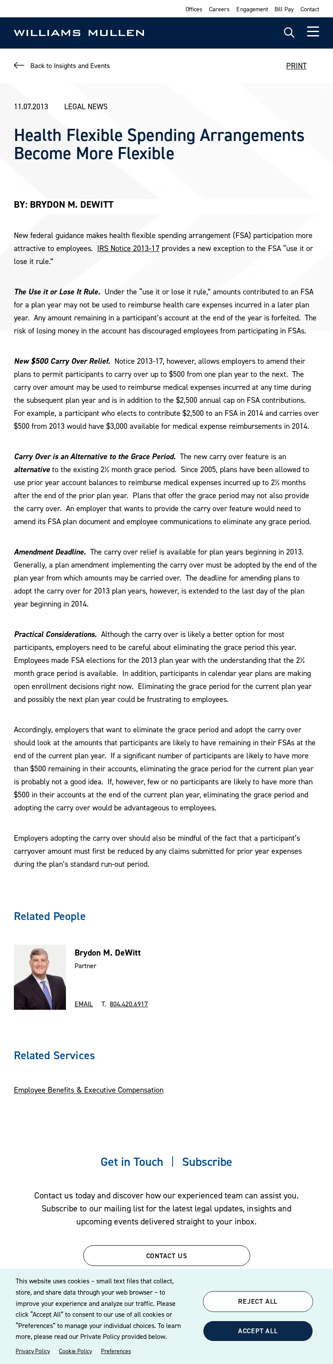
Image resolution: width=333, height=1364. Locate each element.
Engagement (252, 9)
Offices (194, 9)
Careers (219, 9)
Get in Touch (132, 1161)
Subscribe (207, 1161)
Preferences (116, 1351)
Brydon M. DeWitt (108, 952)
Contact (309, 9)
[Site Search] (289, 33)
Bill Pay (284, 9)
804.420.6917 (129, 1003)
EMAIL (84, 1003)
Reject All (258, 1301)
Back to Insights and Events (70, 65)
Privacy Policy (33, 1351)
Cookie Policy (75, 1351)
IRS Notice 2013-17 (128, 248)
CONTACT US (166, 1255)
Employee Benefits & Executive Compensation (88, 1089)
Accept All (258, 1330)
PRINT (296, 65)
